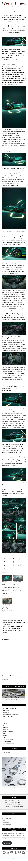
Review (5, 735)
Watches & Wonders (8, 743)
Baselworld (6, 712)
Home (3, 820)
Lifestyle (5, 729)
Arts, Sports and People (9, 708)
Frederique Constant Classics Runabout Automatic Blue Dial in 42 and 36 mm (14, 622)
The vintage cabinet (8, 739)
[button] (5, 503)
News (4, 733)
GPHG (5, 724)
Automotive (6, 710)
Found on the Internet (9, 720)
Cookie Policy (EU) (6, 818)
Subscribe (7, 843)
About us (4, 817)
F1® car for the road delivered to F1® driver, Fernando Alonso (6, 607)
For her (5, 718)
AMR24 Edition (12, 72)
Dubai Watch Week (8, 716)
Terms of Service (6, 824)
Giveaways (6, 722)
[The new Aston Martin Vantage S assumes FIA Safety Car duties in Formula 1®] (18, 578)
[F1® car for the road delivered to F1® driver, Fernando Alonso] (7, 601)
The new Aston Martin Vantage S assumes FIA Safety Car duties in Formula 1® (18, 584)
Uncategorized (7, 741)
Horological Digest (8, 725)
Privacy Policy (5, 822)
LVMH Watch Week (8, 731)
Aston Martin (5, 137)
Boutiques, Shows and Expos (10, 714)
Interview (5, 727)
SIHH (4, 737)
